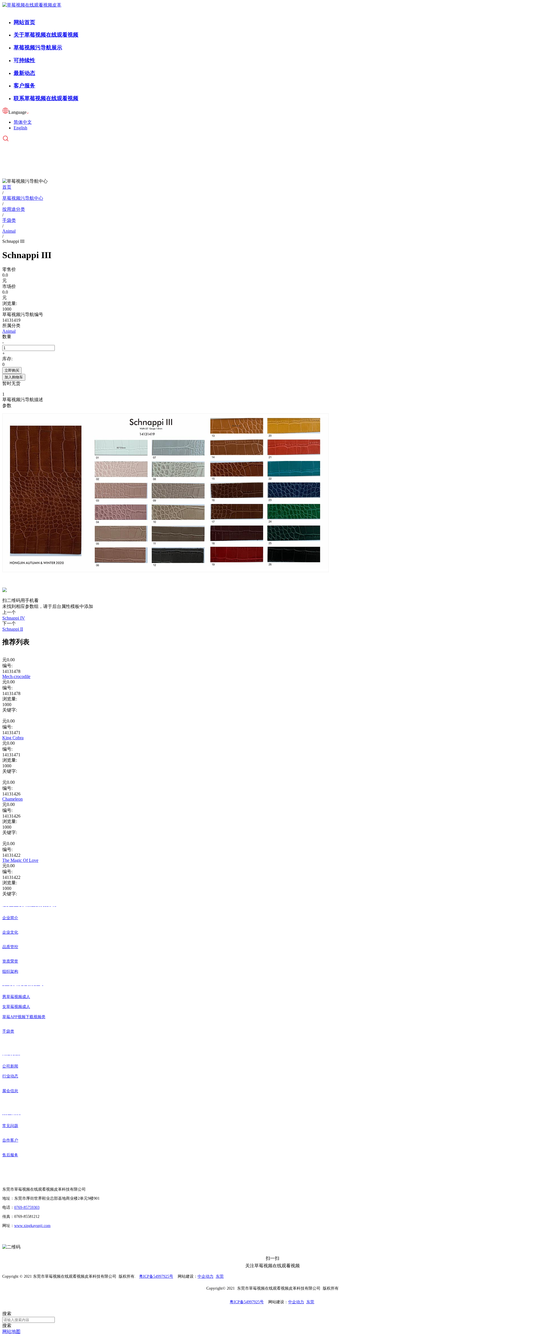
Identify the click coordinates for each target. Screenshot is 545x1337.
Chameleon (12, 799)
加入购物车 (14, 377)
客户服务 (24, 86)
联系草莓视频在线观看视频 (46, 98)
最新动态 (24, 73)
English (20, 127)
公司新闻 (10, 1066)
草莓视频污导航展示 (38, 47)
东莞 (220, 1276)
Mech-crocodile (16, 676)
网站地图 (11, 1331)
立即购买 (12, 370)
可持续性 (24, 60)
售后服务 (10, 1155)
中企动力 (205, 1276)
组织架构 (10, 971)
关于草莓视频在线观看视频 (46, 35)
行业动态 (10, 1076)
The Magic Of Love (20, 860)
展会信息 (10, 1091)
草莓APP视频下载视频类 (23, 1017)
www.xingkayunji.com (32, 1226)
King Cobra (13, 737)
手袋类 (8, 1031)
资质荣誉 (10, 961)
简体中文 (23, 122)
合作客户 (10, 1140)
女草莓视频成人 (16, 1007)
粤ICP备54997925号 (156, 1276)
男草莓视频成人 (16, 997)
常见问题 (10, 1126)
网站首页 (24, 22)
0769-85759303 (26, 1207)
